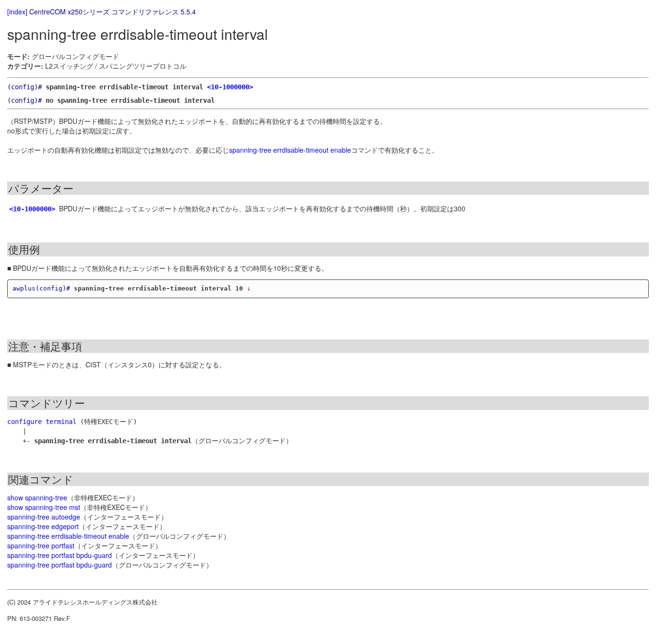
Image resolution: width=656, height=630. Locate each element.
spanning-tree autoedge (43, 516)
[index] (17, 11)
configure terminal (41, 421)
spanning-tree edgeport (43, 526)
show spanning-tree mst (43, 507)
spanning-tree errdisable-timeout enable (290, 150)
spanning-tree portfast (40, 545)
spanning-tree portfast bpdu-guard (59, 555)
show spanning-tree (37, 497)
